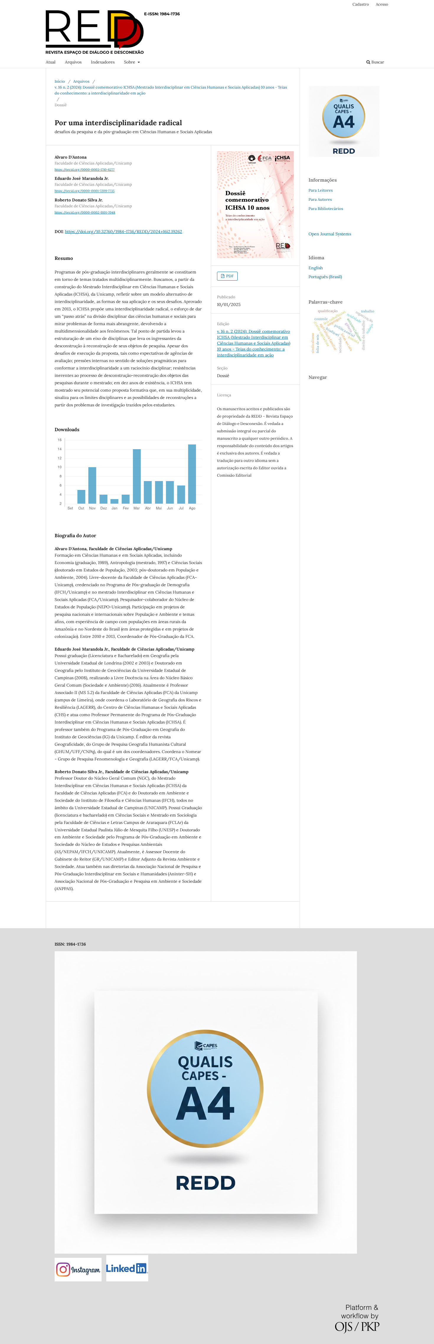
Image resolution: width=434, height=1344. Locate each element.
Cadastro (361, 4)
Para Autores (320, 199)
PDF (229, 275)
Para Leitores (321, 190)
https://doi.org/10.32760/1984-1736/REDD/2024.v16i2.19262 (123, 231)
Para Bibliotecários (326, 208)
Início (60, 81)
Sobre (130, 62)
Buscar (377, 62)
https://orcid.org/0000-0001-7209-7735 (85, 191)
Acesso (382, 4)
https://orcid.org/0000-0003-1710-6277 (85, 169)
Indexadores (103, 62)
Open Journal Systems (330, 234)
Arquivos (73, 62)
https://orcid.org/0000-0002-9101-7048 (85, 212)
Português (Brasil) (325, 276)
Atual (51, 62)
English (316, 268)
